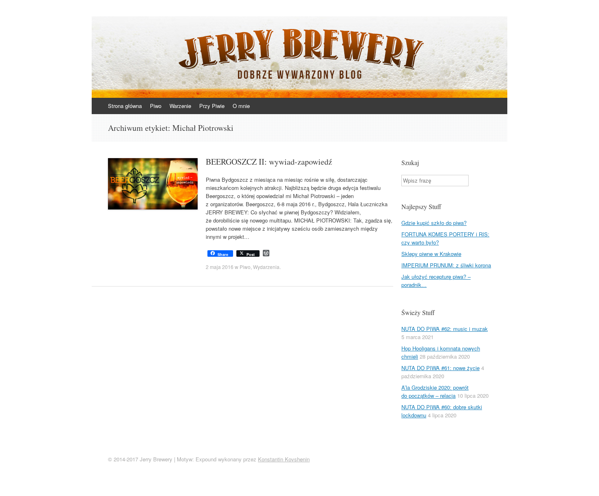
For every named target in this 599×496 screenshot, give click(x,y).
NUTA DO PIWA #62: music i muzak (444, 329)
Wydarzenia (266, 266)
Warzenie (180, 106)
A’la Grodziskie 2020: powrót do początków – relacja (435, 391)
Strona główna (125, 106)
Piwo (155, 106)
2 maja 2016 (219, 266)
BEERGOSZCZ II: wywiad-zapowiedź (269, 161)
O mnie (241, 106)
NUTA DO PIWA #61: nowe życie (440, 368)
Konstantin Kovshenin (284, 459)
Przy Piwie (212, 106)
